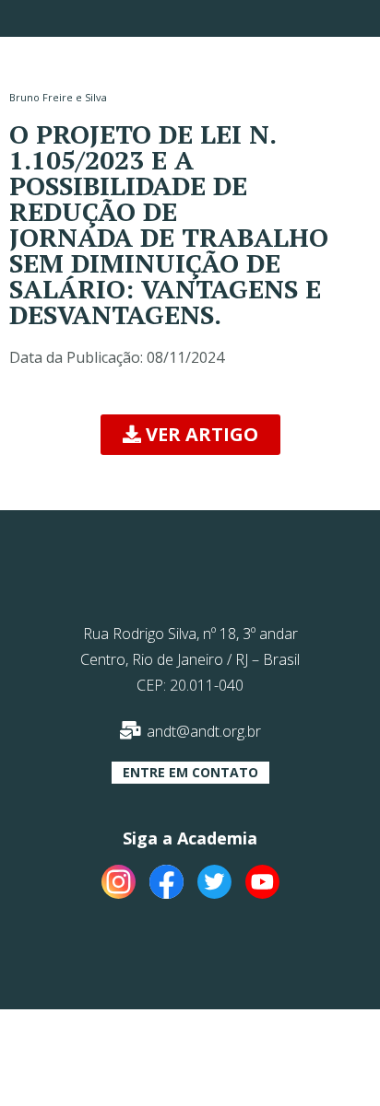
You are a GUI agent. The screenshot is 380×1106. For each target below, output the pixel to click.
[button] (190, 434)
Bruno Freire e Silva (58, 97)
